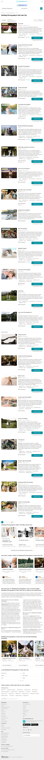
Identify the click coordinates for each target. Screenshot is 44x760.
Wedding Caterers (27, 689)
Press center (3, 711)
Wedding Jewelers (19, 695)
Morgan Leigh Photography (24, 461)
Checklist (24, 705)
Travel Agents (11, 695)
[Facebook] (24, 730)
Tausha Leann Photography (24, 397)
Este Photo (21, 291)
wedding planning (33, 629)
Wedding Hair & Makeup (11, 689)
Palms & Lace (21, 375)
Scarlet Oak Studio (22, 87)
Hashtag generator (4, 734)
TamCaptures (21, 439)
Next (12, 522)
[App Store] (26, 725)
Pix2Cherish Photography (24, 269)
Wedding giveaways (4, 736)
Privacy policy (3, 716)
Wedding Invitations (4, 695)
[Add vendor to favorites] (15, 24)
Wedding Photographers (10, 12)
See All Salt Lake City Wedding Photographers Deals (21, 550)
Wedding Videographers (5, 691)
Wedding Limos (18, 693)
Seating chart (25, 711)
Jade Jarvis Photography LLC (25, 312)
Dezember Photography (24, 66)
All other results (4, 332)
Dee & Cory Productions (24, 168)
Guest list (24, 707)
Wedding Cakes (11, 693)
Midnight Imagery (22, 248)
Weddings (3, 12)
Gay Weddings (3, 729)
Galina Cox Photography (24, 502)
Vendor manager (26, 710)
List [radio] (36, 20)
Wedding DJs (3, 689)
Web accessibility (4, 721)
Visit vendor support (4, 751)
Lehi (2, 678)
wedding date (32, 615)
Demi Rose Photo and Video (25, 190)
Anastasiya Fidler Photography (25, 482)
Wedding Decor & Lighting (34, 693)
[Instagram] (31, 730)
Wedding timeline (4, 737)
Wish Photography (22, 228)
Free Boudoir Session (23, 540)
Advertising (3, 713)
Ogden (2, 675)
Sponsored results (11, 21)
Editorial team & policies (5, 707)
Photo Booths (28, 691)
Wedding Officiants (14, 691)
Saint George (25, 675)
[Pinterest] (29, 730)
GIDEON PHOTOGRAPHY (24, 210)
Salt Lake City (3, 673)
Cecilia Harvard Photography (25, 356)
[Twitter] (26, 730)
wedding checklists (4, 604)
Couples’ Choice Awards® (5, 727)
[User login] (42, 1)
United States (27, 735)
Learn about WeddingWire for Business (8, 749)
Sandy (24, 678)
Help (23, 716)
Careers (2, 710)
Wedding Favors (26, 695)
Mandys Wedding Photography (25, 126)
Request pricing (37, 37)
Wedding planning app (5, 733)
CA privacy (3, 719)
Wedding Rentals (21, 691)
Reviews (2, 726)
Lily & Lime (20, 23)
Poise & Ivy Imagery (22, 418)
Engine (24, 713)
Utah (16, 12)
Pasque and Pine (22, 334)
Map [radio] (41, 20)
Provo (24, 673)
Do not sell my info (4, 718)
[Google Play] (34, 725)
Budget (24, 708)
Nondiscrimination (4, 708)
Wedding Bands (34, 691)
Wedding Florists (35, 689)
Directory (2, 724)
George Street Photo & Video (25, 45)
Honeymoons (3, 742)
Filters (4, 20)
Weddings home (4, 704)
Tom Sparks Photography (24, 104)
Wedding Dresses (4, 693)
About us (2, 705)
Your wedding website (26, 704)
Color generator (4, 739)
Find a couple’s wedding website (6, 746)
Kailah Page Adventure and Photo (26, 147)
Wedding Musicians (25, 693)
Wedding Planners (20, 689)
